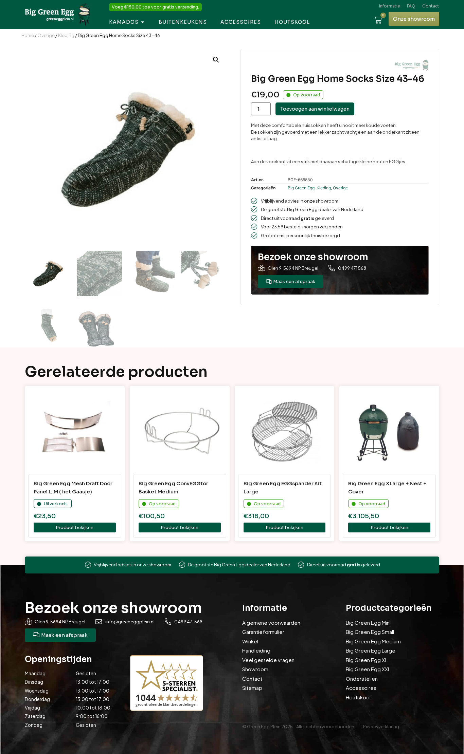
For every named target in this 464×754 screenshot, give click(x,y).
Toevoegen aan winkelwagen (315, 109)
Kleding (66, 35)
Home (27, 35)
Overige (46, 35)
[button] (216, 60)
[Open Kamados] (142, 22)
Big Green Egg (301, 187)
